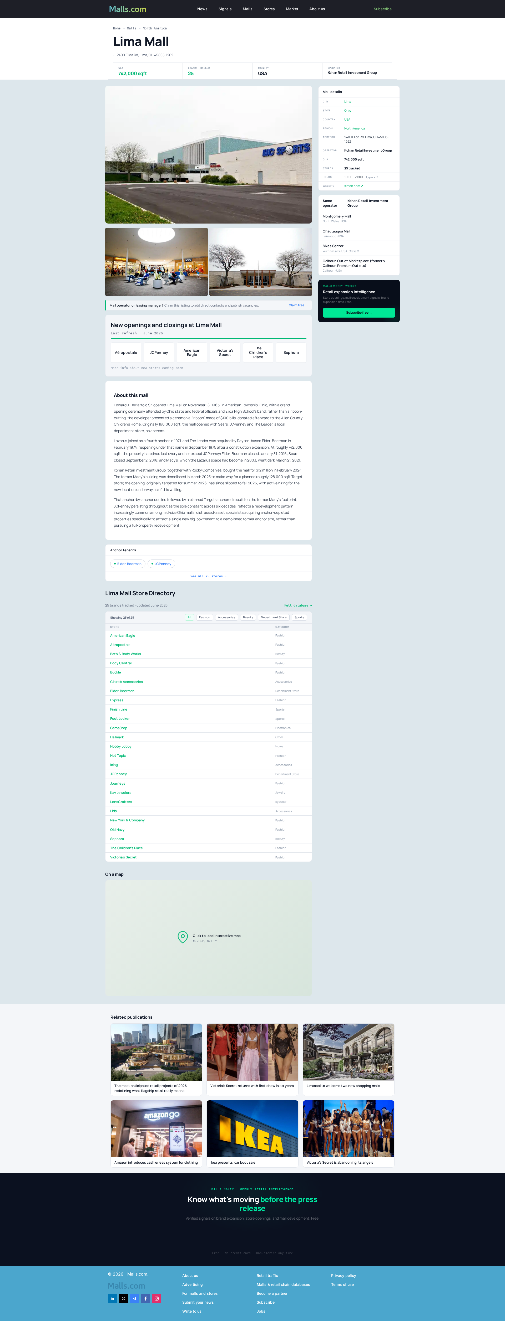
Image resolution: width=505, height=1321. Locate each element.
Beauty (248, 617)
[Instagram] (156, 1298)
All (189, 617)
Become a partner (272, 1293)
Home (116, 28)
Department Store (274, 617)
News (202, 9)
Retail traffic (267, 1275)
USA (347, 119)
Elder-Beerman (129, 563)
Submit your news (198, 1302)
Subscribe (383, 9)
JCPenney (163, 563)
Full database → (298, 605)
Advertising (192, 1284)
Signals (225, 9)
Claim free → (298, 305)
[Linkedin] (112, 1298)
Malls (247, 9)
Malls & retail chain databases (283, 1284)
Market (292, 9)
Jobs (261, 1311)
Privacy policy (343, 1275)
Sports (299, 617)
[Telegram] (134, 1298)
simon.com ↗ (353, 186)
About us (317, 9)
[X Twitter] (123, 1298)
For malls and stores (200, 1293)
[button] (208, 938)
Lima (347, 101)
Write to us (191, 1311)
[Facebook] (145, 1298)
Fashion (204, 617)
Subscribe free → (359, 312)
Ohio (347, 110)
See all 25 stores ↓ (208, 576)
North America (155, 28)
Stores (269, 9)
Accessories (226, 617)
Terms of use (342, 1284)
